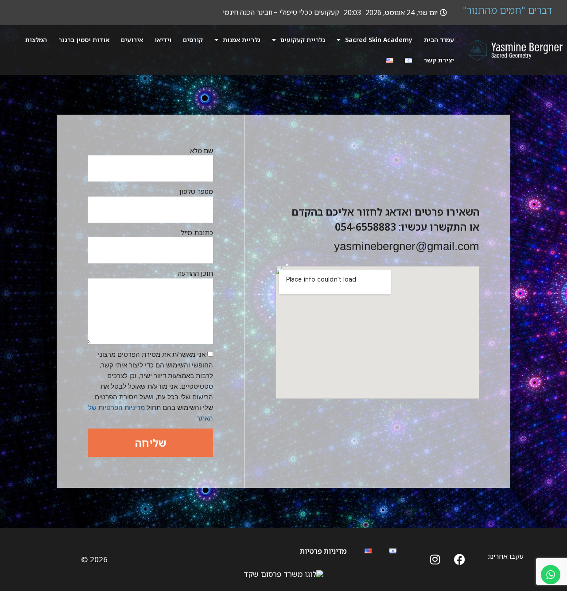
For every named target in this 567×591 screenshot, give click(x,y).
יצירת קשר (438, 60)
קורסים (193, 39)
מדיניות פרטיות (323, 551)
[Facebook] (459, 559)
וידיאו (163, 39)
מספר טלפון (196, 191)
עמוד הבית (439, 39)
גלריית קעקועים (302, 39)
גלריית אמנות (241, 39)
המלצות (36, 39)
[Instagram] (435, 559)
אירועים (132, 39)
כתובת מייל (197, 232)
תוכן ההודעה (195, 273)
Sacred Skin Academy (378, 39)
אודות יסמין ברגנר (83, 39)
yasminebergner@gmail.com (406, 246)
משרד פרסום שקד (273, 574)
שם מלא (201, 150)
